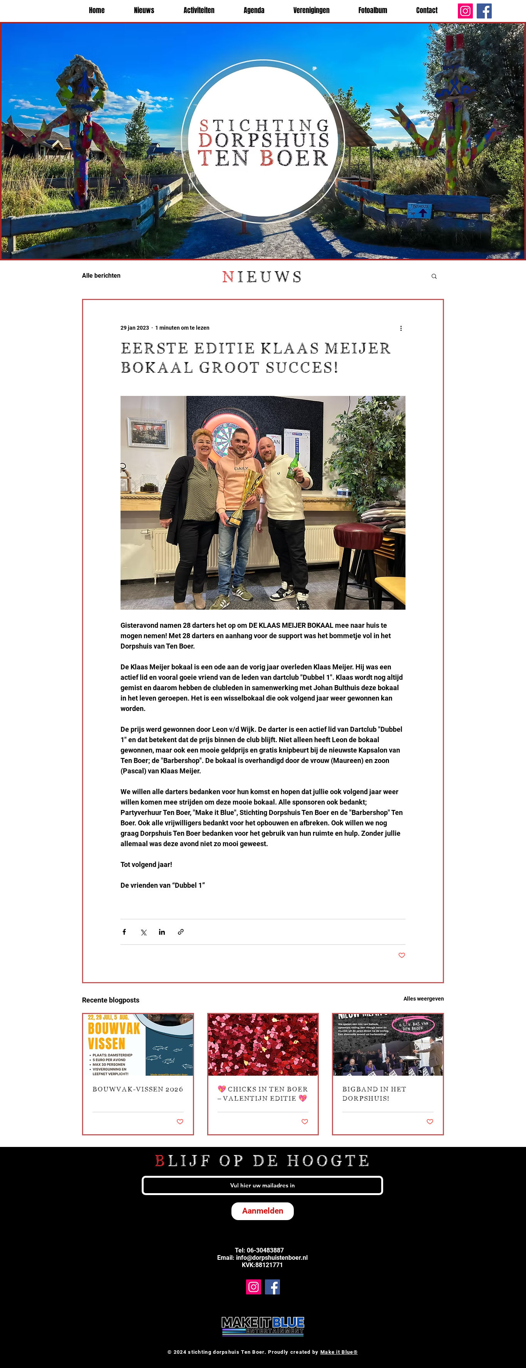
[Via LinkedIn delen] (162, 931)
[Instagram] (465, 10)
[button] (434, 276)
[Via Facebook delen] (124, 931)
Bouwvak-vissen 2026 (137, 1089)
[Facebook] (484, 10)
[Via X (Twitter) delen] (143, 931)
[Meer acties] (400, 327)
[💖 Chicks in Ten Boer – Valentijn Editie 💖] (263, 1045)
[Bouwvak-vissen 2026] (138, 1045)
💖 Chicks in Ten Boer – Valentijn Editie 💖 (263, 1094)
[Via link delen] (180, 931)
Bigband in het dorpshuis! (374, 1094)
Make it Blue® (339, 1352)
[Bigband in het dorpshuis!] (388, 1045)
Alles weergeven (424, 999)
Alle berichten (101, 275)
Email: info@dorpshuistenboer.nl (262, 1257)
